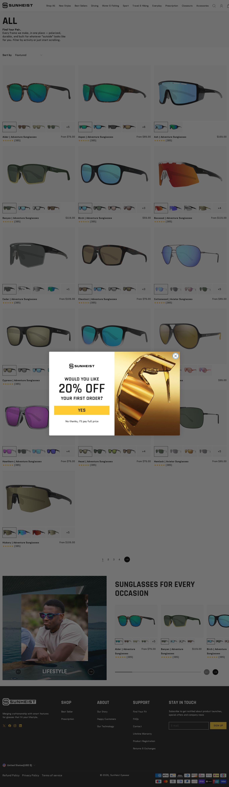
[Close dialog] (176, 356)
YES (82, 410)
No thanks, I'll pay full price (81, 421)
